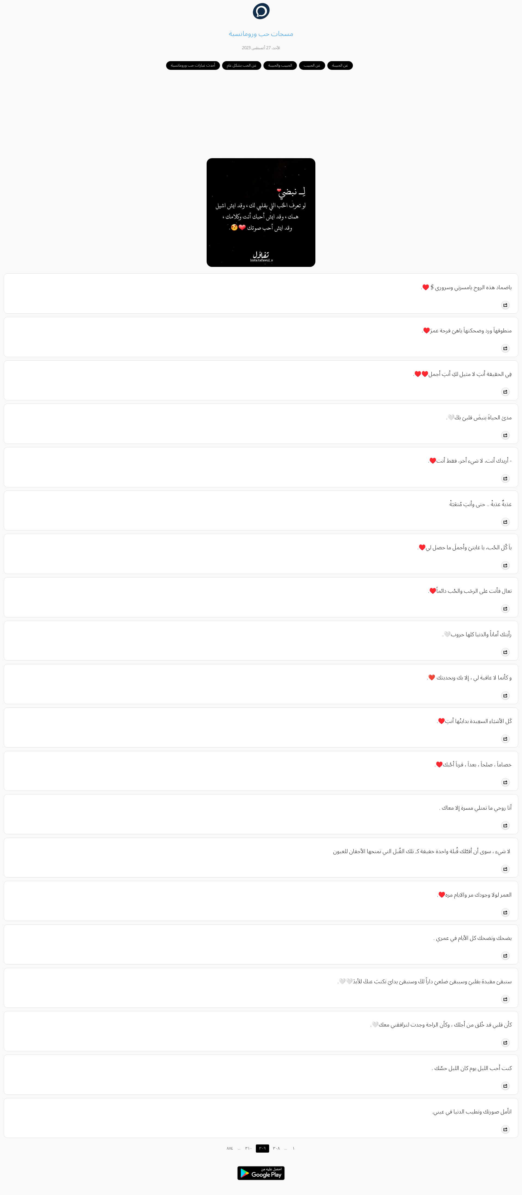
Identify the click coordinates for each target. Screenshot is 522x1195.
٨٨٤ (230, 1148)
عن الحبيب (312, 65)
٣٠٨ (276, 1148)
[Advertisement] (261, 114)
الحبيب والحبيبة (280, 65)
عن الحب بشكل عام (241, 65)
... (239, 1148)
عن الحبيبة (340, 65)
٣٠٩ (262, 1148)
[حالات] (261, 1182)
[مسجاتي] (261, 18)
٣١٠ (248, 1148)
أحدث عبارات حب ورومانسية (193, 65)
